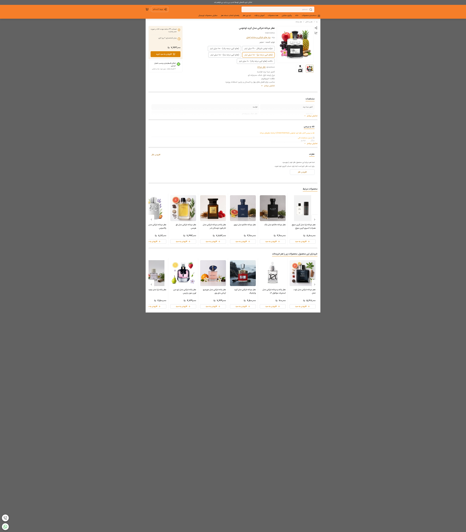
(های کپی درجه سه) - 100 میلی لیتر (224, 54)
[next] (151, 219)
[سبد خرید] (147, 9)
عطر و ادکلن (308, 22)
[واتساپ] (5, 526)
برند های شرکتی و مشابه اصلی (258, 37)
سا (316, 22)
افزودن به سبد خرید (164, 54)
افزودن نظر (155, 154)
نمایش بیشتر (312, 115)
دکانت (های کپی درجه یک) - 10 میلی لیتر (256, 61)
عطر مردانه (299, 22)
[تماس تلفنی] (5, 518)
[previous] (315, 219)
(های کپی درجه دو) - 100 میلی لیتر (258, 54)
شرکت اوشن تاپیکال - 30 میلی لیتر (258, 48)
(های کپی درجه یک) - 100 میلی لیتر (224, 48)
